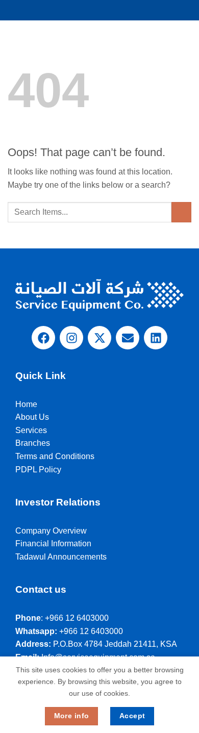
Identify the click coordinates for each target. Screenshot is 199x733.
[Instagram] (71, 337)
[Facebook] (43, 337)
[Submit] (181, 212)
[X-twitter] (99, 337)
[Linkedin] (155, 337)
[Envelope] (127, 337)
